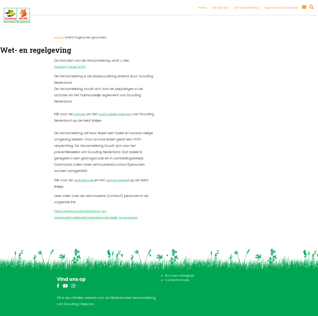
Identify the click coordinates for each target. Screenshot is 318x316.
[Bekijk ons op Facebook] (58, 286)
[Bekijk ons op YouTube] (65, 286)
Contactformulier (177, 280)
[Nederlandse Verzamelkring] (17, 15)
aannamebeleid (118, 180)
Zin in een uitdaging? (180, 275)
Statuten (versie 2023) (70, 67)
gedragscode (84, 180)
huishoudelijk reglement (115, 114)
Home (58, 37)
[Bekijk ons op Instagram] (73, 286)
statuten (80, 114)
